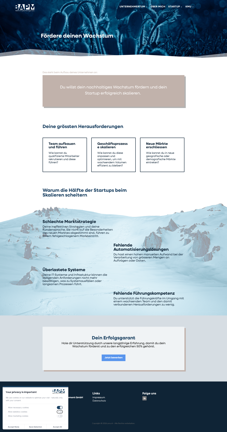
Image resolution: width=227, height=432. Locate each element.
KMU (188, 7)
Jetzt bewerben (114, 358)
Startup (174, 7)
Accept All (57, 427)
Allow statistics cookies (17, 412)
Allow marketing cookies (18, 416)
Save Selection (35, 427)
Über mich (158, 7)
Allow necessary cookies (18, 407)
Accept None (13, 427)
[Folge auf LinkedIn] (144, 398)
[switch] (60, 407)
